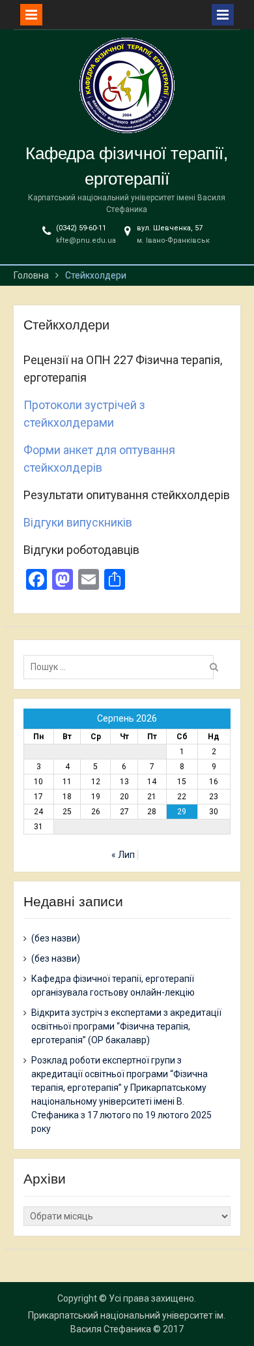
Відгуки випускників (77, 522)
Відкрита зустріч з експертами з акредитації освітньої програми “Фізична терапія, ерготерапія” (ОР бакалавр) (126, 1026)
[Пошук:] (122, 667)
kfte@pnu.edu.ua (86, 240)
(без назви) (55, 938)
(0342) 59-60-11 (81, 228)
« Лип (123, 854)
